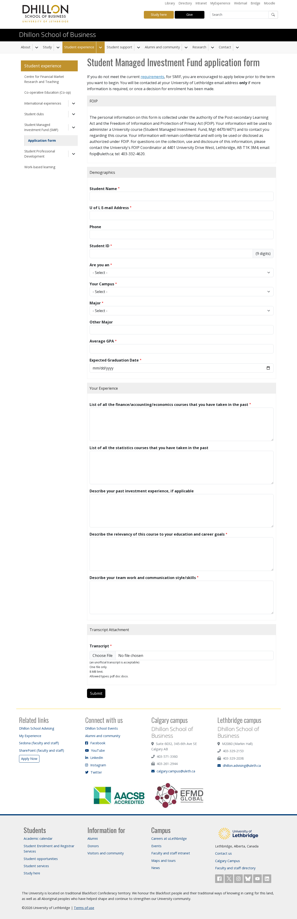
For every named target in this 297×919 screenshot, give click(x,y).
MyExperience (220, 3)
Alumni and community (162, 47)
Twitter (96, 772)
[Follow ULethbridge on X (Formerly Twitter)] (229, 878)
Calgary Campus (227, 861)
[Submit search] (273, 15)
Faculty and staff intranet (170, 853)
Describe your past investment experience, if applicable (142, 491)
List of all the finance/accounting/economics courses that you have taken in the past (169, 404)
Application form (42, 140)
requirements (152, 76)
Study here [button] (159, 14)
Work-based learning (39, 167)
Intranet (201, 3)
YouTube (97, 750)
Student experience (79, 47)
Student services (36, 866)
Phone (95, 226)
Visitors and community (105, 853)
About (25, 47)
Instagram (97, 765)
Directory (185, 3)
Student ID (99, 245)
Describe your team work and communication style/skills (143, 577)
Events (156, 846)
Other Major (101, 322)
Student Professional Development (39, 153)
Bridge (255, 3)
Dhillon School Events (101, 728)
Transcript (99, 646)
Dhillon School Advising (36, 728)
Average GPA (102, 341)
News (155, 868)
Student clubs (34, 114)
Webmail (240, 3)
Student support (119, 47)
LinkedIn (96, 757)
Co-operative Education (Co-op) (47, 92)
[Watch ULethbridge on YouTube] (258, 878)
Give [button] (189, 14)
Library (170, 3)
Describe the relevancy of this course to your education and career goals (157, 534)
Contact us (223, 853)
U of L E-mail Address (109, 207)
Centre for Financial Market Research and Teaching (44, 79)
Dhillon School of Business (57, 34)
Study (47, 47)
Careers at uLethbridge (169, 838)
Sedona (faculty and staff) (39, 743)
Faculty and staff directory (235, 868)
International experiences (42, 103)
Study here (32, 873)
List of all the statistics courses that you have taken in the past (149, 447)
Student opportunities (41, 858)
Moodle (269, 3)
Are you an (99, 264)
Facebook (97, 743)
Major (95, 303)
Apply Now (29, 758)
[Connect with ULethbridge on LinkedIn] (267, 878)
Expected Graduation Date (114, 360)
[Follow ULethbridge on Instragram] (239, 878)
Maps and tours (163, 860)
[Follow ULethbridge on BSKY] (248, 878)
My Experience (30, 736)
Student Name (103, 188)
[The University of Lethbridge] (238, 833)
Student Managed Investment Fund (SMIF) (41, 127)
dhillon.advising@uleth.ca (241, 765)
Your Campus (102, 284)
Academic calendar (38, 838)
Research (199, 47)
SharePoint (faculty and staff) (41, 750)
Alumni (92, 838)
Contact (225, 47)
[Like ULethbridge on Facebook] (220, 878)
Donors (93, 846)
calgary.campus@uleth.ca (175, 771)
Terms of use (84, 908)
